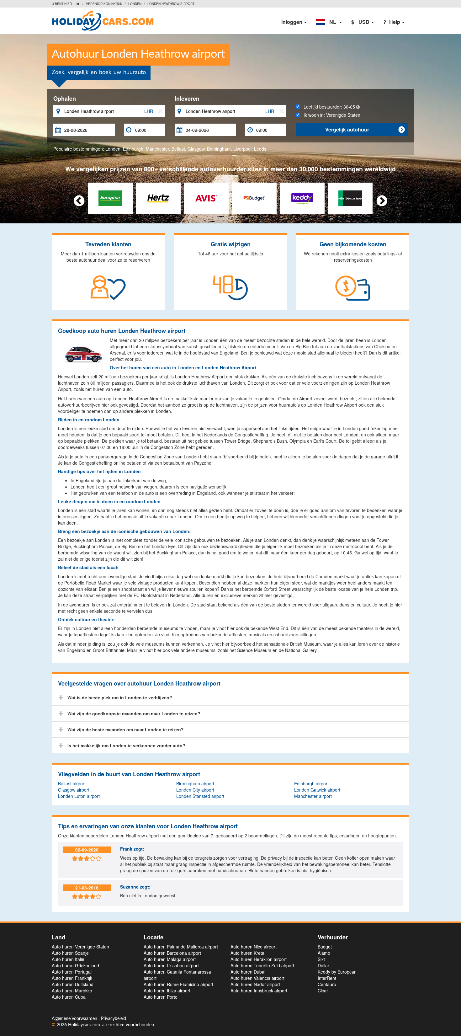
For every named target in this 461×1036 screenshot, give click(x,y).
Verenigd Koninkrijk (104, 4)
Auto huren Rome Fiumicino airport (178, 984)
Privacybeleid (113, 1019)
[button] (329, 22)
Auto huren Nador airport (255, 984)
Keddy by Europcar (337, 972)
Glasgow (196, 149)
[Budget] (254, 198)
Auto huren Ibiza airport (167, 990)
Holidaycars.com (84, 1025)
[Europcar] (110, 198)
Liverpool (242, 149)
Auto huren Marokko (72, 990)
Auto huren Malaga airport (170, 959)
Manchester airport (313, 796)
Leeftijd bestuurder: (327, 107)
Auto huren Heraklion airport (258, 959)
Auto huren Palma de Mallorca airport (181, 946)
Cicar (323, 990)
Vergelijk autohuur (365, 129)
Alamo (324, 953)
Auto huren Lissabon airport (171, 965)
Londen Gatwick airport (317, 790)
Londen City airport (195, 790)
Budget (325, 946)
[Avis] (206, 198)
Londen (134, 4)
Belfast (178, 149)
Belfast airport (72, 783)
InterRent (327, 978)
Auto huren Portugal (72, 972)
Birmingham (219, 149)
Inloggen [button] (292, 21)
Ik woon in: (330, 115)
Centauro (327, 984)
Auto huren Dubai (247, 972)
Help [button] (395, 21)
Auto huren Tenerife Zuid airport (262, 965)
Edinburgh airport (311, 783)
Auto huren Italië (68, 959)
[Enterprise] (350, 198)
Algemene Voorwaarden (75, 1019)
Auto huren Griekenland (75, 965)
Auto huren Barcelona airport (172, 953)
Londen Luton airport (79, 796)
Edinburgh (133, 149)
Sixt (321, 959)
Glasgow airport (73, 790)
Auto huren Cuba (69, 997)
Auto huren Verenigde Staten (80, 946)
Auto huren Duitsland (72, 984)
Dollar (323, 965)
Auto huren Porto (161, 997)
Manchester (157, 149)
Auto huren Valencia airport (257, 978)
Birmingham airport (195, 783)
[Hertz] (158, 198)
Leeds (260, 149)
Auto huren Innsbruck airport (258, 990)
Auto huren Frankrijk (72, 978)
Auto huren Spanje (70, 953)
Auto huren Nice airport (253, 946)
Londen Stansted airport (200, 796)
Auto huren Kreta (247, 953)
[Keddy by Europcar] (302, 198)
